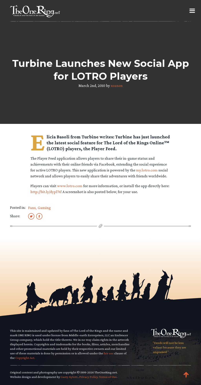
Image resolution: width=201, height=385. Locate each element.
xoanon (117, 85)
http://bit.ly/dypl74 (45, 192)
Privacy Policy (88, 377)
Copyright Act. (25, 358)
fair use (109, 353)
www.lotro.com (69, 186)
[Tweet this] (31, 216)
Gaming (44, 207)
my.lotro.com (147, 170)
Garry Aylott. (69, 377)
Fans (32, 207)
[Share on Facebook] (39, 216)
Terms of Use (108, 377)
